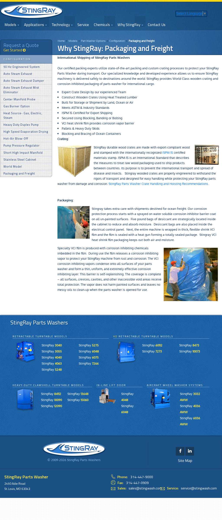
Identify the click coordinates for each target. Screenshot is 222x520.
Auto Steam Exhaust (17, 74)
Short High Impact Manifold (23, 152)
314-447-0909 (137, 482)
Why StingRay (129, 25)
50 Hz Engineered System (21, 67)
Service (83, 25)
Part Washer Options (93, 41)
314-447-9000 (142, 476)
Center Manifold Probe (19, 99)
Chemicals (102, 25)
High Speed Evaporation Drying (25, 131)
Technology (61, 25)
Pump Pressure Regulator (21, 145)
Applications (34, 25)
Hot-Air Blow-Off (15, 138)
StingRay (52, 345)
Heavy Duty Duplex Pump (21, 124)
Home (61, 41)
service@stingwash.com (199, 488)
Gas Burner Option (16, 106)
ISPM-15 (167, 152)
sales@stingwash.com (145, 488)
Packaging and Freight (142, 41)
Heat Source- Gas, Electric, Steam (22, 115)
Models (73, 41)
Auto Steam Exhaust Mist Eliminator (21, 89)
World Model (12, 166)
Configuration (117, 41)
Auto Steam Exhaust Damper (23, 80)
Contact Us (156, 25)
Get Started (13, 50)
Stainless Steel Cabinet (19, 159)
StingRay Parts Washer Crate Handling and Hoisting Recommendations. (159, 184)
